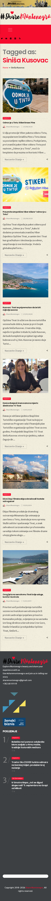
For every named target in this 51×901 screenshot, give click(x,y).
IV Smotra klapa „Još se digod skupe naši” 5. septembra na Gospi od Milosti (30, 785)
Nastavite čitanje (13, 159)
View (24, 95)
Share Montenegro (34, 887)
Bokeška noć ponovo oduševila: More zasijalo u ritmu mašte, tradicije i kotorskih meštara (28, 744)
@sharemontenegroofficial (15, 876)
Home (5, 67)
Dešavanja (18, 778)
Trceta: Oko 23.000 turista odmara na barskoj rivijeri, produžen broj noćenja (30, 765)
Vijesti (7, 118)
